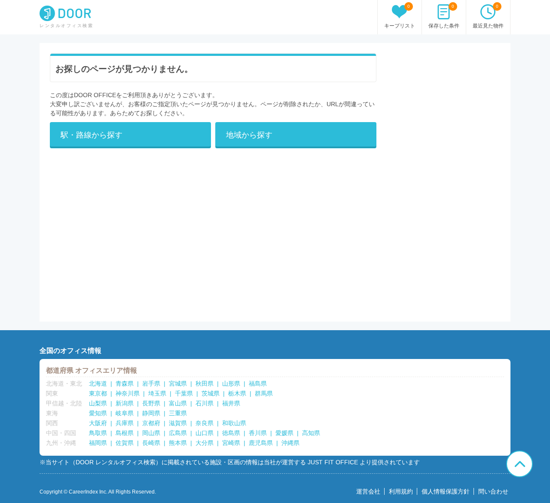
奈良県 (205, 423)
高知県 (311, 432)
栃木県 (237, 393)
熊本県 (178, 442)
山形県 (231, 383)
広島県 (178, 432)
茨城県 (211, 393)
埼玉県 (157, 393)
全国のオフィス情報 (70, 350)
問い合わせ (493, 491)
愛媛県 (284, 432)
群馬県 (264, 393)
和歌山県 (234, 423)
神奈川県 (128, 393)
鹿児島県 (261, 442)
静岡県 (151, 413)
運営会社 (368, 491)
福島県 (258, 383)
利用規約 (401, 491)
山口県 (205, 432)
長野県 (151, 403)
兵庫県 (125, 423)
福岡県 (98, 442)
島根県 (125, 432)
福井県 (231, 403)
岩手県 (151, 383)
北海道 (98, 383)
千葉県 (184, 393)
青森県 (125, 383)
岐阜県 (125, 413)
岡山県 (151, 432)
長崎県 (151, 442)
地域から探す (249, 135)
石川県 (205, 403)
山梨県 (98, 403)
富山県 (178, 403)
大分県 (205, 442)
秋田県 (205, 383)
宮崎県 (231, 442)
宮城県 (178, 383)
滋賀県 (178, 423)
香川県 (258, 432)
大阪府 (98, 423)
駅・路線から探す (91, 135)
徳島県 (231, 432)
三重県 (178, 413)
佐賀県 (125, 442)
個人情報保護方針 (446, 491)
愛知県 (98, 413)
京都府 (151, 423)
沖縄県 (290, 442)
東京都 (98, 393)
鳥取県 (98, 432)
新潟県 (125, 403)
